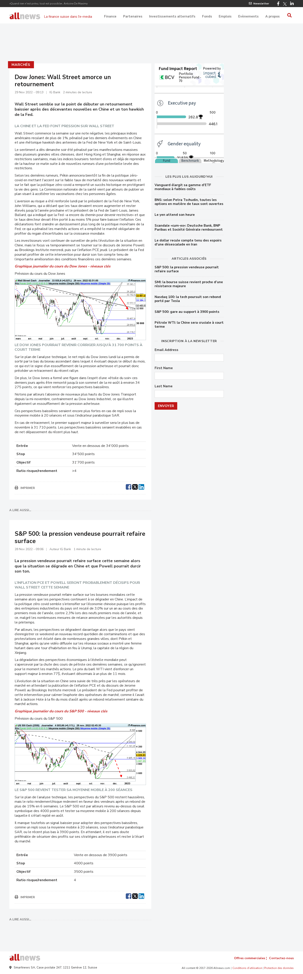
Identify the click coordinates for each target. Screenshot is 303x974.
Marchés (21, 64)
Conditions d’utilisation (247, 968)
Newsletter (261, 3)
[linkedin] (141, 486)
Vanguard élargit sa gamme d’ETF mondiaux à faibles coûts (183, 187)
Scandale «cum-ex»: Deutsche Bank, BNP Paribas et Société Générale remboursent (189, 228)
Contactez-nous (281, 958)
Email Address (166, 350)
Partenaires (132, 16)
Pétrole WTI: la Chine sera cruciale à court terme (189, 325)
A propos (272, 16)
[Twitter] (285, 4)
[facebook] (128, 486)
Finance (110, 16)
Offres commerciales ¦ (250, 958)
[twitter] (135, 486)
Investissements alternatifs (172, 16)
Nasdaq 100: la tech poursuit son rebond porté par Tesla (188, 299)
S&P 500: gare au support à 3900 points (187, 312)
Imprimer (27, 488)
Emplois (225, 16)
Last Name (164, 386)
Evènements (248, 16)
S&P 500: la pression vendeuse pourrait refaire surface (187, 269)
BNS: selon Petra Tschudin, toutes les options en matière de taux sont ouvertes (189, 202)
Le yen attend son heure (175, 215)
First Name (164, 368)
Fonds (207, 16)
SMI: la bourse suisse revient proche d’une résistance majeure (189, 284)
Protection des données (279, 968)
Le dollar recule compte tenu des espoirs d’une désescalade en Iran (188, 242)
